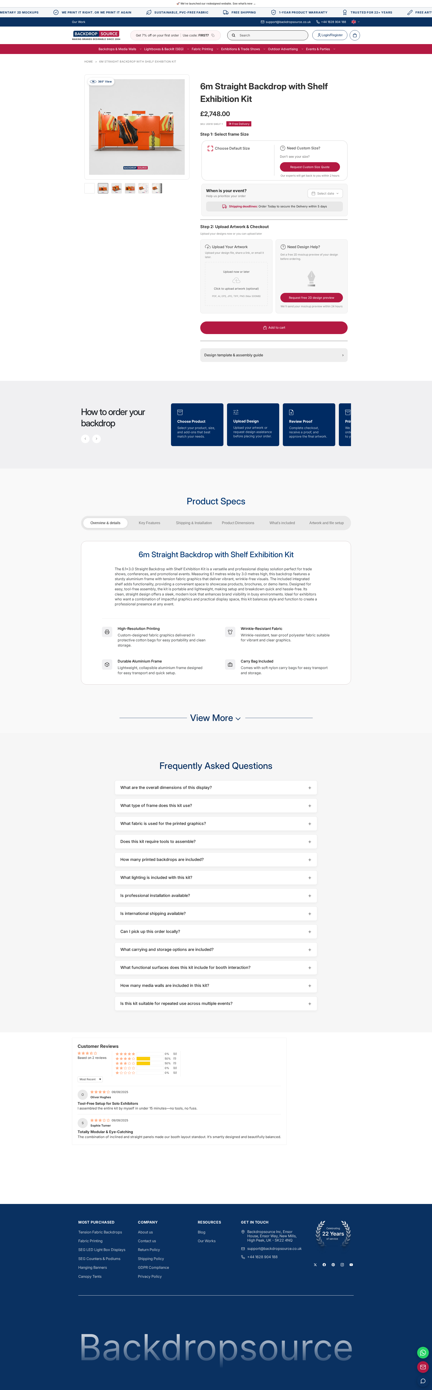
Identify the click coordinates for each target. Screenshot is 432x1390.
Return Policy (149, 1249)
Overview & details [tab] (105, 523)
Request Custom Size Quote (310, 167)
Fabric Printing (90, 1241)
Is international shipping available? (216, 913)
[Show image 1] (103, 188)
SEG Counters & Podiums (99, 1258)
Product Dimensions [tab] (238, 523)
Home (88, 61)
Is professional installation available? (216, 895)
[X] (315, 1264)
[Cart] (355, 35)
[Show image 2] (116, 188)
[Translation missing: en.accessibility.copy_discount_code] (213, 35)
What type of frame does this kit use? (216, 805)
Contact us (147, 1241)
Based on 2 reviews (92, 1058)
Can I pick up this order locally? (216, 931)
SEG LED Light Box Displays (101, 1249)
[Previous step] (85, 439)
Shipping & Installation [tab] (194, 523)
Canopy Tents (89, 1276)
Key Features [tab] (149, 523)
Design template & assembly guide (274, 355)
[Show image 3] (130, 188)
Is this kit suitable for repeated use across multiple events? (216, 1003)
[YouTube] (351, 1264)
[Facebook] (324, 1264)
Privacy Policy (150, 1276)
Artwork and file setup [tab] (326, 523)
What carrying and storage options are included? (216, 949)
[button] (236, 276)
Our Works (207, 1241)
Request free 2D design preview (311, 297)
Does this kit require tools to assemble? (216, 841)
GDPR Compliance (153, 1267)
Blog (201, 1232)
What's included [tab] (282, 523)
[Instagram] (342, 1264)
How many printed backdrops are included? (216, 859)
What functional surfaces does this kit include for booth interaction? (216, 967)
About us (145, 1232)
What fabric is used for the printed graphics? (216, 823)
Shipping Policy (151, 1258)
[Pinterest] (333, 1264)
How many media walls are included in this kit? (216, 985)
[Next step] (96, 439)
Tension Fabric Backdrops (100, 1232)
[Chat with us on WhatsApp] (423, 1353)
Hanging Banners (92, 1267)
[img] (100, 1092)
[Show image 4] (143, 188)
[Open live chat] (423, 1381)
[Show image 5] (157, 188)
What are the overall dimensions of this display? (216, 787)
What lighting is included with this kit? (216, 877)
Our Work (78, 22)
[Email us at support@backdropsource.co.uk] (423, 1367)
